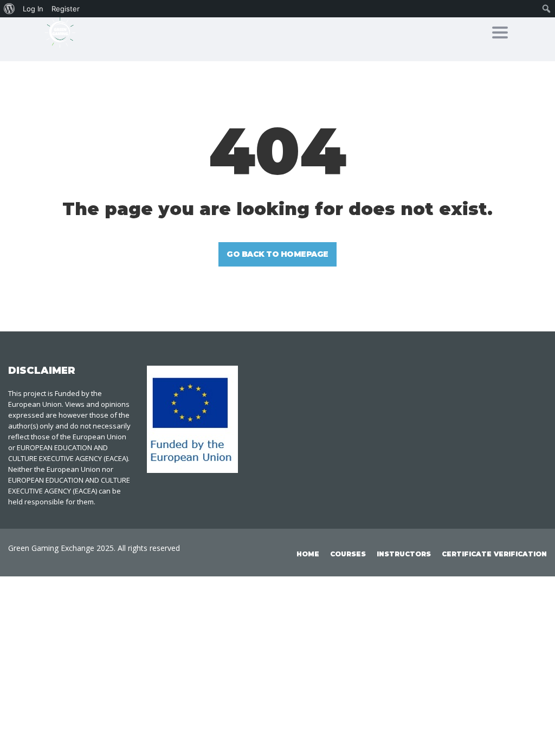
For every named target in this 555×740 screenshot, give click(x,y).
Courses (348, 554)
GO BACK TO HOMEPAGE (277, 254)
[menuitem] (9, 8)
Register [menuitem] (65, 8)
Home (307, 554)
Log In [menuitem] (33, 8)
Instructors (404, 554)
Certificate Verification (494, 554)
